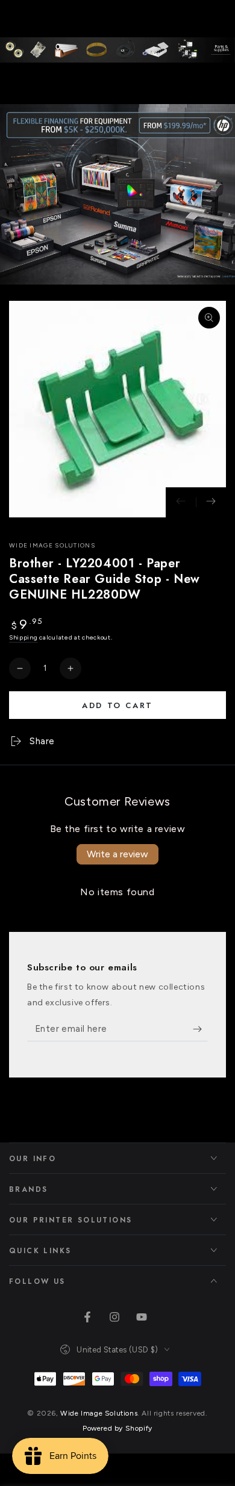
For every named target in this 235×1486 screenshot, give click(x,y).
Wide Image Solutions (52, 545)
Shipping (23, 637)
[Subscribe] (200, 1029)
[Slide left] (181, 502)
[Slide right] (211, 502)
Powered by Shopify (117, 1428)
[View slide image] (117, 194)
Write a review (117, 854)
